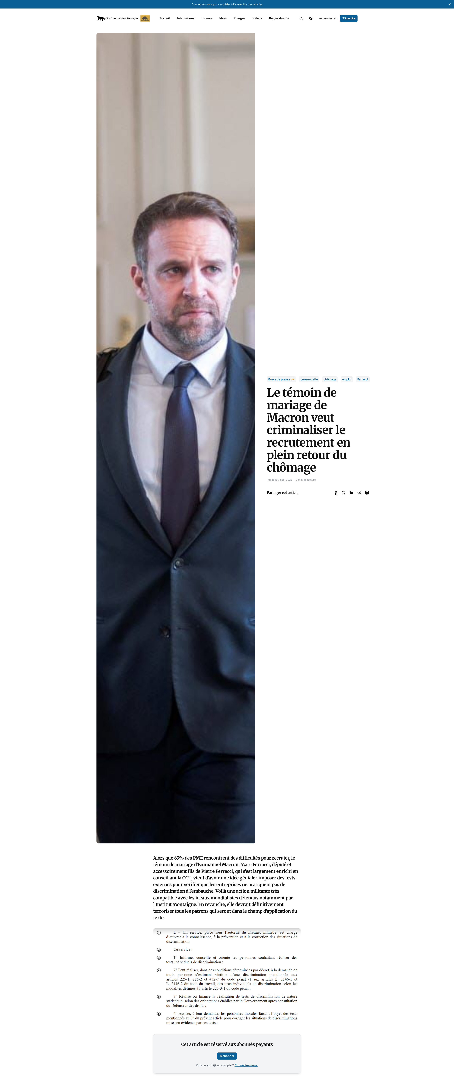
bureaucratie (309, 379)
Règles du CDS (279, 18)
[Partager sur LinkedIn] (351, 493)
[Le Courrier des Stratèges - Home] (124, 18)
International (186, 18)
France (207, 18)
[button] (301, 18)
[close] (450, 4)
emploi (346, 379)
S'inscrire (348, 18)
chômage (330, 379)
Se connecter (328, 18)
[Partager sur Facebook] (336, 493)
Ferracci (362, 379)
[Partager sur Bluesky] (367, 493)
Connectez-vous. (246, 1065)
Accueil (165, 18)
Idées (223, 18)
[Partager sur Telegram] (359, 493)
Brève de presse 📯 (281, 379)
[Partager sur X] (343, 493)
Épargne (239, 18)
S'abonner (227, 1056)
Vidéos (257, 18)
